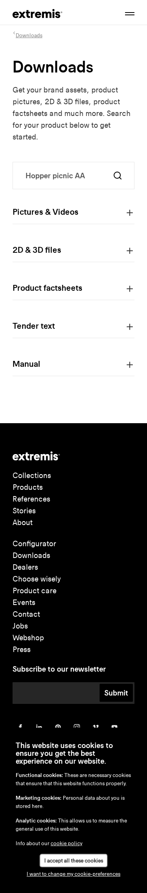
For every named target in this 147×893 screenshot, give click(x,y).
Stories (24, 510)
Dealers (25, 567)
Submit (116, 692)
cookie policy (66, 843)
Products (28, 487)
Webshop (28, 637)
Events (24, 602)
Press (22, 649)
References (31, 499)
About (23, 522)
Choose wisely (37, 578)
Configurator (34, 543)
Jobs (20, 625)
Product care (34, 590)
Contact (26, 614)
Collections (32, 475)
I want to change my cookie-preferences (73, 874)
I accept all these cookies (73, 860)
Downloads (31, 555)
